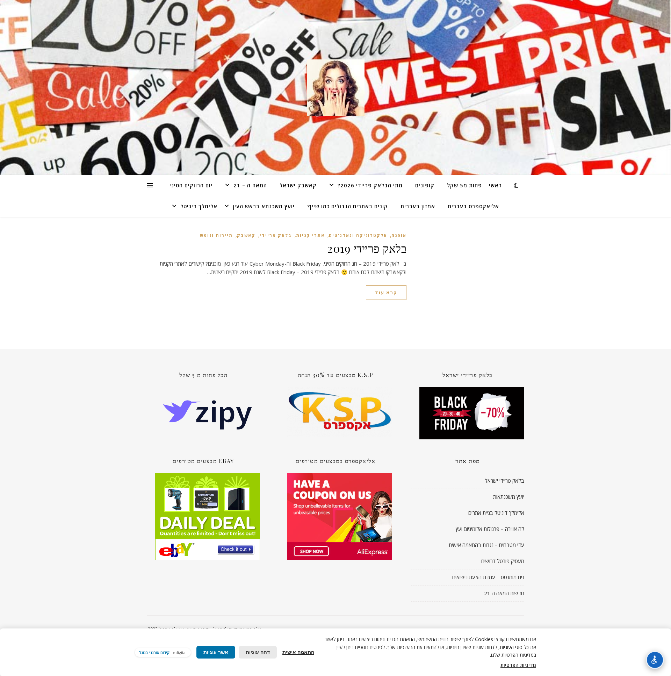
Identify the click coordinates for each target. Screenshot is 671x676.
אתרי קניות (310, 235)
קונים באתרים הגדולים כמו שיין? (347, 206)
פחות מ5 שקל (464, 185)
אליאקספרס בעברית (473, 206)
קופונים (424, 185)
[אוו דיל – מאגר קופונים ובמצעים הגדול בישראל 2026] (335, 87)
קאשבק (246, 235)
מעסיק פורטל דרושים (502, 561)
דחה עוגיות (258, 652)
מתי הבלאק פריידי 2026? (370, 185)
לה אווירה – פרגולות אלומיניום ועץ (490, 528)
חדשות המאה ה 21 (504, 593)
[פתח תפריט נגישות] (655, 660)
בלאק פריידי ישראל (504, 480)
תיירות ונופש (216, 235)
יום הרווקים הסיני (190, 185)
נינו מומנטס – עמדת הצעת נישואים (488, 577)
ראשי (495, 185)
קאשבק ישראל (298, 185)
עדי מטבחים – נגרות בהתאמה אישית (486, 544)
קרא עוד (386, 292)
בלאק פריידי (276, 235)
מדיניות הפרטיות (518, 665)
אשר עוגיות (215, 652)
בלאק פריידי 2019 (366, 248)
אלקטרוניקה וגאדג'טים (358, 235)
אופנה (398, 235)
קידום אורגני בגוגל (154, 652)
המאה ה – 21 (250, 185)
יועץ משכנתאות (508, 496)
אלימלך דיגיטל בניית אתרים (496, 512)
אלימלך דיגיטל (198, 206)
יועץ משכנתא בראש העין (264, 206)
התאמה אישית (298, 652)
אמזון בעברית (418, 206)
